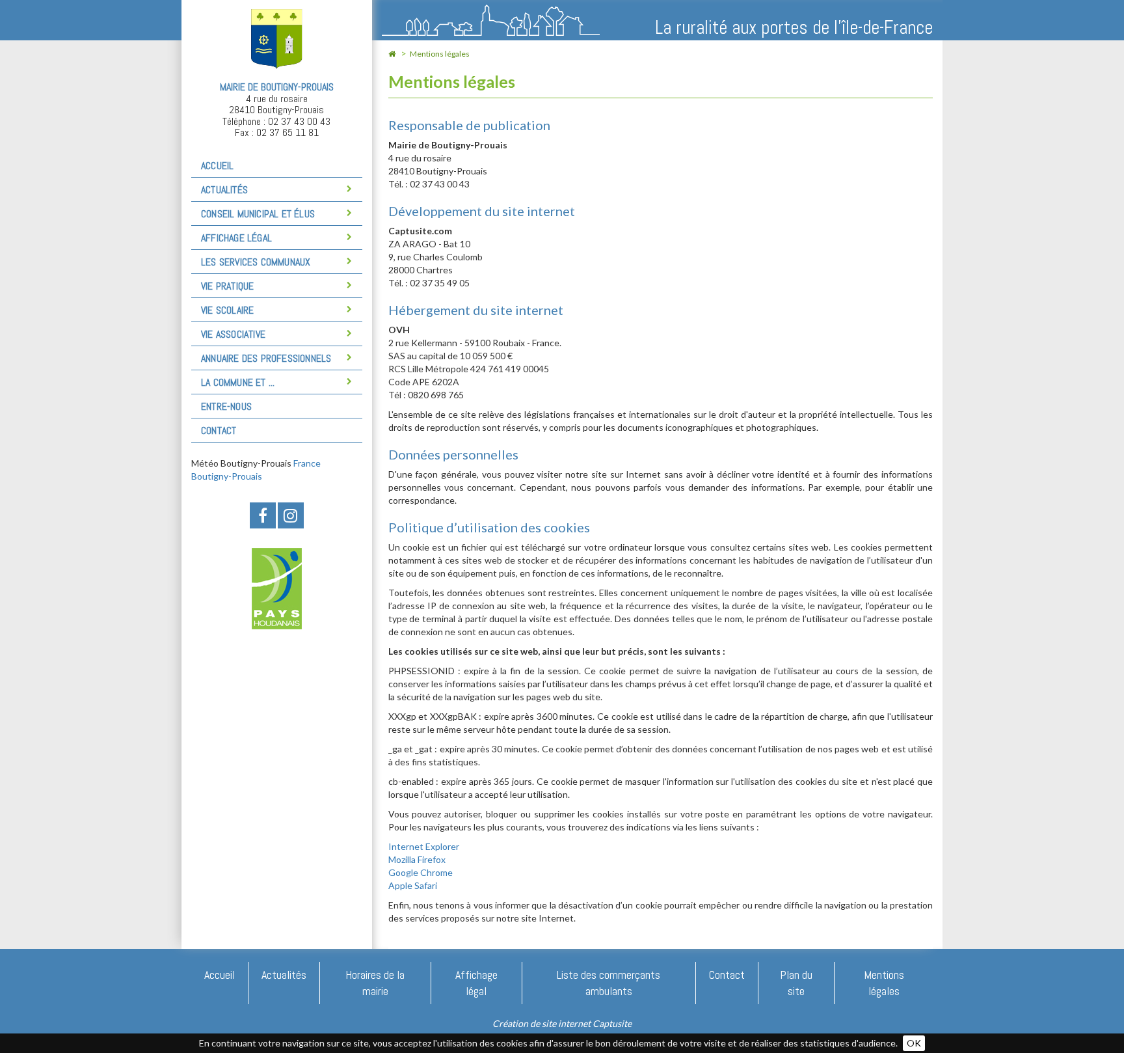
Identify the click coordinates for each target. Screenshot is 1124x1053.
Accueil (217, 165)
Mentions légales (440, 54)
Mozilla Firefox (417, 859)
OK (914, 1042)
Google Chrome (420, 872)
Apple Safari (412, 885)
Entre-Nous (226, 406)
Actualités (283, 974)
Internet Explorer (423, 846)
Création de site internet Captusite (562, 1023)
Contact (218, 430)
